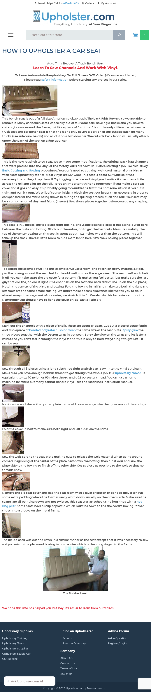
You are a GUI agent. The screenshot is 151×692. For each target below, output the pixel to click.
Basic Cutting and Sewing (21, 170)
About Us (66, 658)
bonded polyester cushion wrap (52, 330)
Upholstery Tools (13, 643)
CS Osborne (9, 659)
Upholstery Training (14, 638)
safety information (55, 79)
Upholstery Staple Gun (16, 653)
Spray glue (130, 330)
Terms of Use (68, 668)
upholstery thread (128, 373)
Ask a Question (117, 638)
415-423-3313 (71, 3)
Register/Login (117, 643)
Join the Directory (74, 643)
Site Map (66, 673)
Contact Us (67, 663)
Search (67, 638)
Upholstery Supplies (15, 648)
